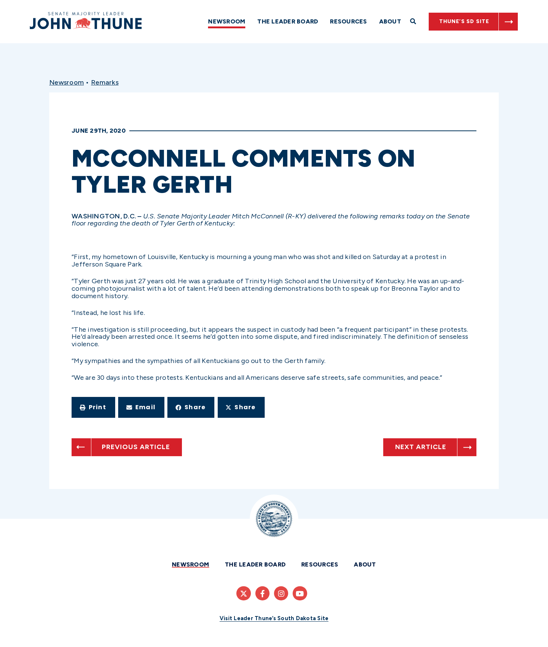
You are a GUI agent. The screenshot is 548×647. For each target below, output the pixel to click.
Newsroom (226, 21)
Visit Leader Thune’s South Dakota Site (274, 618)
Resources (348, 21)
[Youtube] (300, 593)
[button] (93, 407)
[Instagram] (281, 593)
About (390, 21)
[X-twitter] (243, 593)
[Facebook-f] (262, 593)
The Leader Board (287, 21)
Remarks (105, 82)
